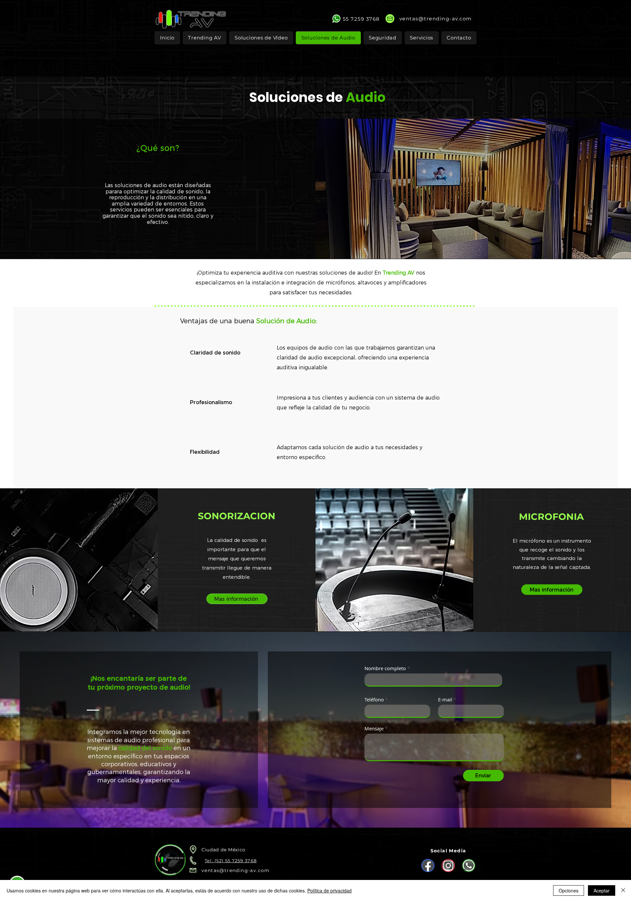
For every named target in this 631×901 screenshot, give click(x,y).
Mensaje (374, 728)
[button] (382, 37)
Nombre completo (385, 668)
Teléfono (374, 699)
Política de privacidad (329, 890)
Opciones (568, 890)
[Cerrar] (623, 890)
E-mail (445, 699)
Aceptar (602, 890)
